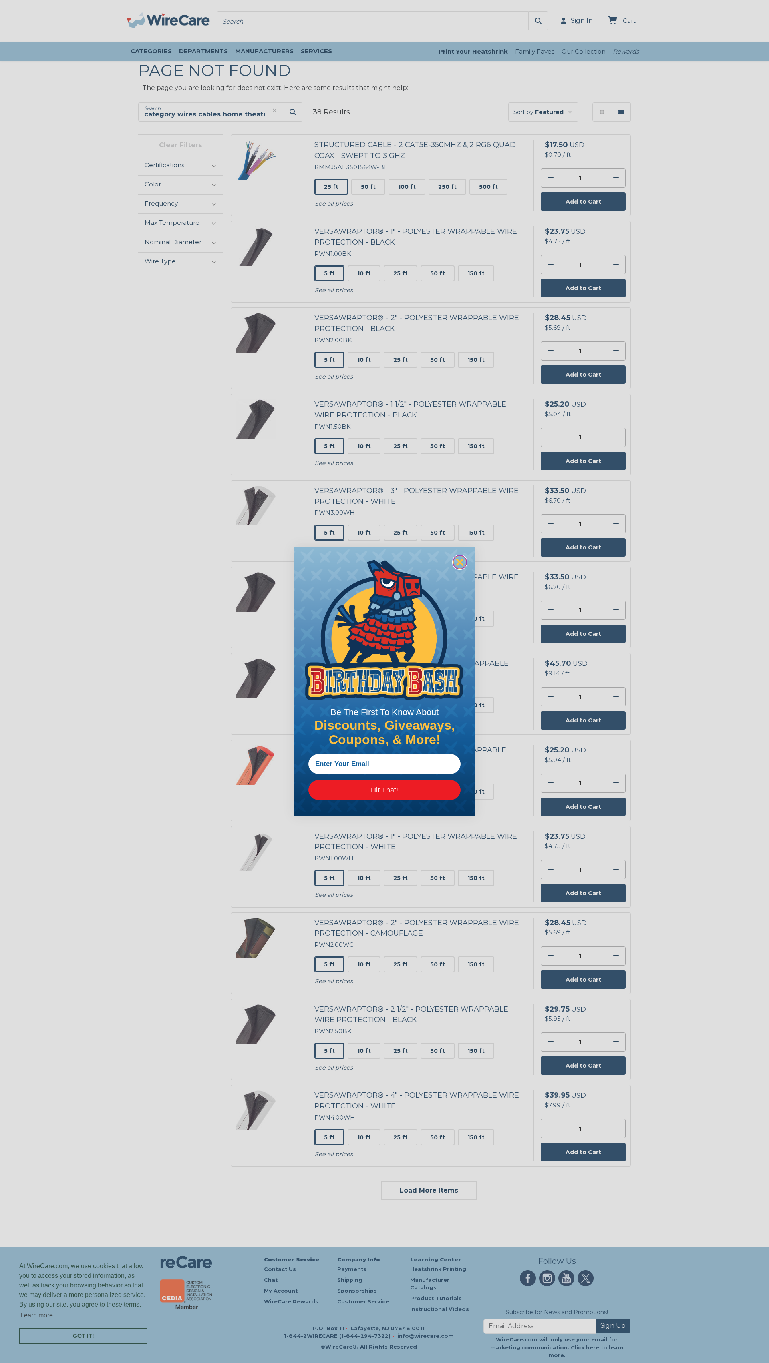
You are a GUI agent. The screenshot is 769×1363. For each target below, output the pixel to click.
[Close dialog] (460, 562)
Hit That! (384, 790)
